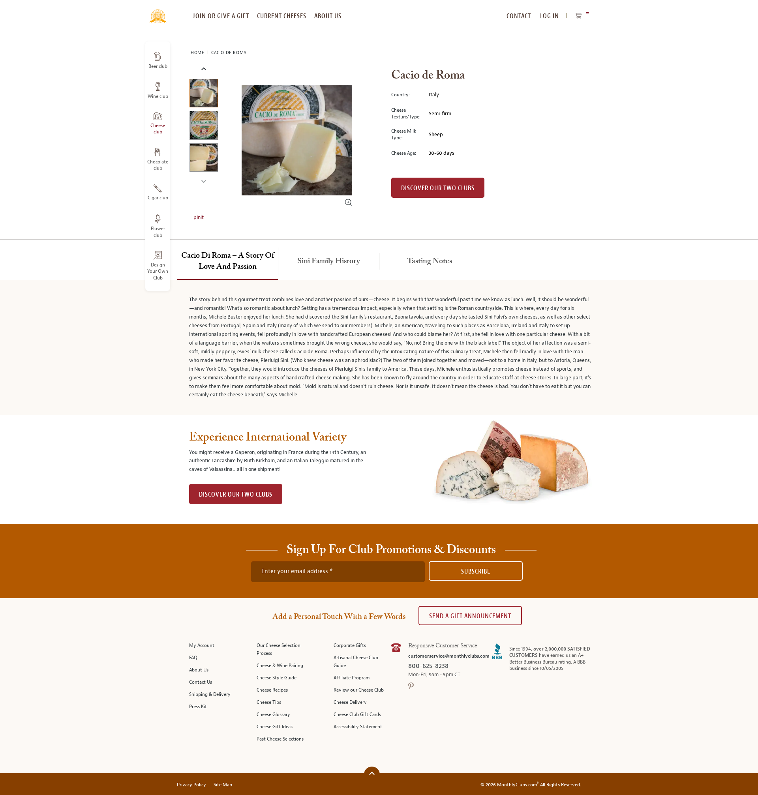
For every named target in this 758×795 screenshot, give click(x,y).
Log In (549, 16)
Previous (203, 69)
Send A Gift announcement (470, 616)
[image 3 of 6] (203, 159)
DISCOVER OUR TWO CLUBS (235, 494)
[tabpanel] (379, 347)
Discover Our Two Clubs (438, 188)
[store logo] (157, 12)
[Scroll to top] (372, 773)
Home (198, 52)
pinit (198, 217)
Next (203, 180)
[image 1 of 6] (203, 95)
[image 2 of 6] (203, 126)
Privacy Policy (191, 785)
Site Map (223, 785)
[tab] (227, 262)
